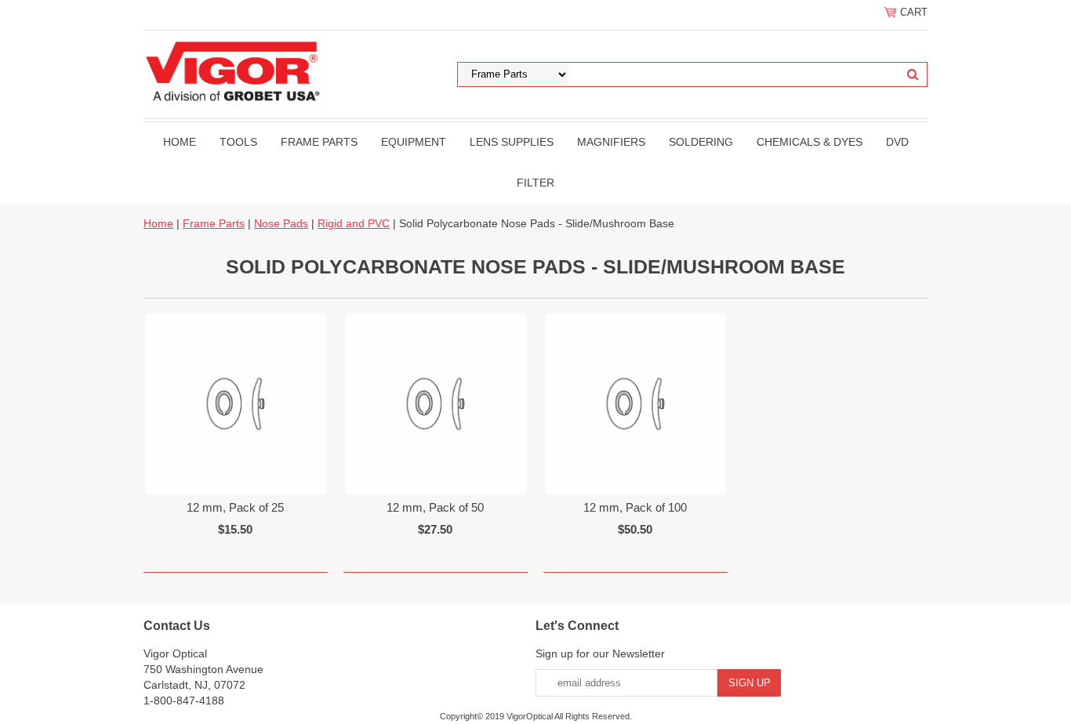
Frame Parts (319, 142)
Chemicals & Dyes (809, 142)
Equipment (413, 142)
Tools (238, 142)
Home (179, 142)
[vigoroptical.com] (235, 69)
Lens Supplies (512, 142)
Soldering (701, 142)
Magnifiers (611, 142)
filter (535, 182)
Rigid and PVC (354, 223)
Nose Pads (281, 223)
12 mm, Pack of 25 (235, 507)
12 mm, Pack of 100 (635, 507)
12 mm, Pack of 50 (435, 507)
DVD (897, 142)
